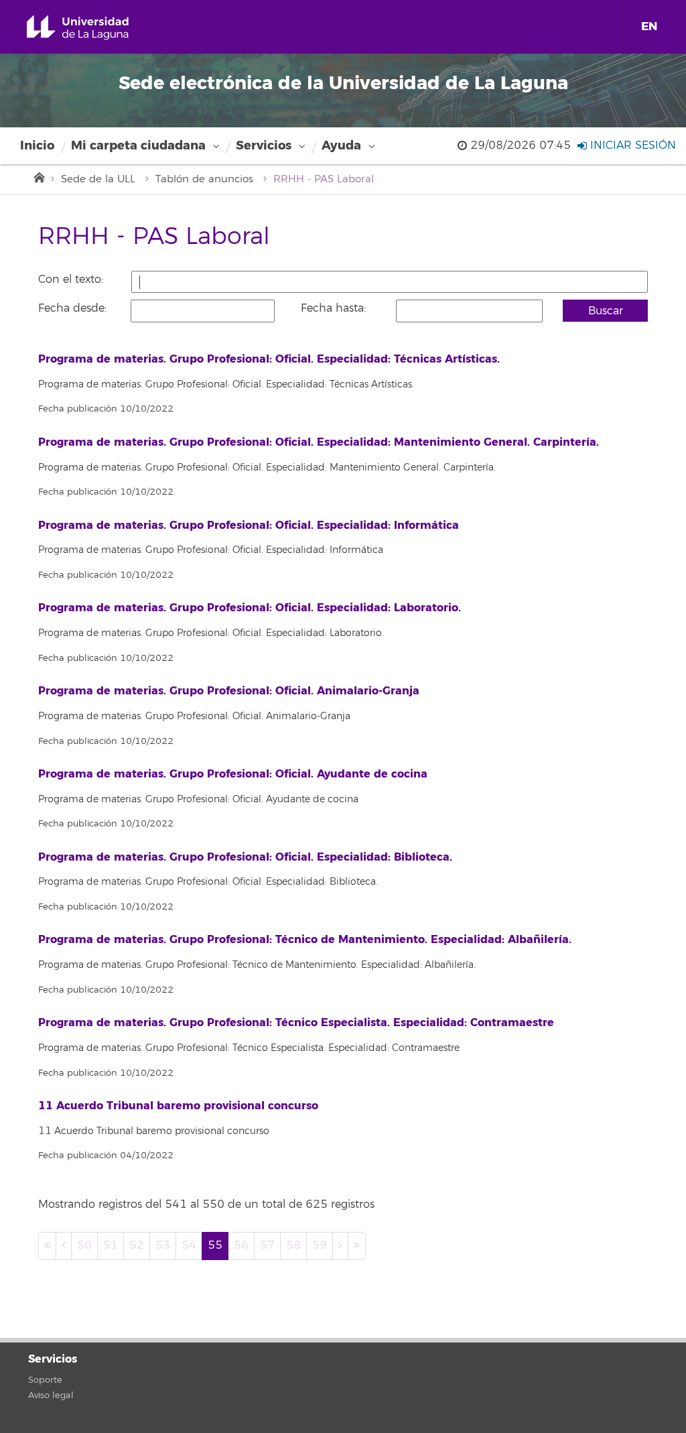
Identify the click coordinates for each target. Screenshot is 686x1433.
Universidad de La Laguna (93, 27)
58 (293, 1245)
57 (267, 1245)
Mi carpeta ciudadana (138, 145)
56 (241, 1245)
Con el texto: (70, 279)
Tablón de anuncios (204, 179)
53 (162, 1245)
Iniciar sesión (631, 145)
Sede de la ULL (98, 179)
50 (84, 1245)
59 (319, 1245)
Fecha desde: (72, 308)
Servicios (263, 145)
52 (136, 1245)
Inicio (37, 145)
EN (649, 26)
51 (110, 1245)
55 (215, 1245)
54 (189, 1245)
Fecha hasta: (333, 308)
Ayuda (341, 145)
